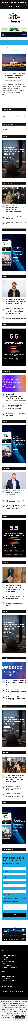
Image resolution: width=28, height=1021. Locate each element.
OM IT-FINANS (21, 2)
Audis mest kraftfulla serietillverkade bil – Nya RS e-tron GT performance (16, 691)
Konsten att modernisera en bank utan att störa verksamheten (16, 493)
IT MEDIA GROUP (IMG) (20, 4)
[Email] (18, 6)
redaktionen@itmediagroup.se (9, 967)
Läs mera (4, 97)
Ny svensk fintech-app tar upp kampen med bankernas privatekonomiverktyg (16, 301)
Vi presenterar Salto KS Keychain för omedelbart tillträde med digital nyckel (15, 603)
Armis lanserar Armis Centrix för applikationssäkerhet (15, 597)
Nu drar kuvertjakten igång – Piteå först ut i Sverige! (16, 223)
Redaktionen (13, 80)
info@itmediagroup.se (7, 965)
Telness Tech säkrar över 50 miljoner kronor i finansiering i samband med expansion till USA (15, 795)
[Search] (26, 42)
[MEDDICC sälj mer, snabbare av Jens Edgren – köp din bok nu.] (14, 670)
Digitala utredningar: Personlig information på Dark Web (15, 500)
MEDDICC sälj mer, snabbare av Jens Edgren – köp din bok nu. (16, 683)
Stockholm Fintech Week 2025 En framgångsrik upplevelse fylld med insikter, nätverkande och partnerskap (16, 508)
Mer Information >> (14, 1019)
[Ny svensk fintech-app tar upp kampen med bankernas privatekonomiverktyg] (14, 288)
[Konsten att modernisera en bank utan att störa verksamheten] (14, 480)
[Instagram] (9, 6)
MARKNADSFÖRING (6, 4)
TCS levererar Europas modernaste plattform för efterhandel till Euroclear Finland (14, 75)
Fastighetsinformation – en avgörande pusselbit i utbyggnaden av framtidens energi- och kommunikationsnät (16, 407)
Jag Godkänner (20, 1017)
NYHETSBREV (5, 2)
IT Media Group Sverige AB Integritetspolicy (12, 991)
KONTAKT (13, 2)
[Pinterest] (11, 6)
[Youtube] (16, 6)
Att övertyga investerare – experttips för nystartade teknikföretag (13, 788)
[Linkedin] (13, 6)
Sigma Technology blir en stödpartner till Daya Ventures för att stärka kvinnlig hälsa (15, 778)
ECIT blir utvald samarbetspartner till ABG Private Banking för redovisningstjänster (15, 209)
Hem (3, 47)
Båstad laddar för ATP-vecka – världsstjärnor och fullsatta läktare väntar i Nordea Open (16, 698)
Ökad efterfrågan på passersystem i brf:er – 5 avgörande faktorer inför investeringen (15, 588)
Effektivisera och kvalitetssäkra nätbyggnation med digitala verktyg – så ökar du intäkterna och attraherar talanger (15, 311)
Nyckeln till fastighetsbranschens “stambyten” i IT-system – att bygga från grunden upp (16, 397)
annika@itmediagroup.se (11, 980)
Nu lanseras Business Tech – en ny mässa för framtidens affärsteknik (16, 317)
